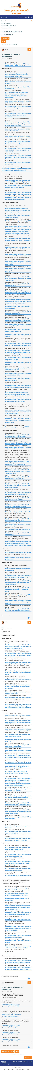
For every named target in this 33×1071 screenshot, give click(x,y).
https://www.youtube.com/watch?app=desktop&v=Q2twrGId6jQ (11, 1040)
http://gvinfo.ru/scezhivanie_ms (19, 888)
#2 (2, 627)
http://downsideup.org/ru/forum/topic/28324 (18, 226)
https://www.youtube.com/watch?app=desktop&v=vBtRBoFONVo (11, 1015)
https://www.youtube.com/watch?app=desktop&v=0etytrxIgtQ (11, 1026)
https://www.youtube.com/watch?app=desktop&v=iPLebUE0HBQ (11, 1005)
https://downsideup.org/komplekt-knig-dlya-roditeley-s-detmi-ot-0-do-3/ (17, 64)
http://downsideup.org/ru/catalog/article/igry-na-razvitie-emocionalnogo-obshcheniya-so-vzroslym (18, 601)
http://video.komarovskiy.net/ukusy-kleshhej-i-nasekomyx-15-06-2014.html (16, 772)
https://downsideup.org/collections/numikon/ (18, 552)
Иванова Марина (9, 982)
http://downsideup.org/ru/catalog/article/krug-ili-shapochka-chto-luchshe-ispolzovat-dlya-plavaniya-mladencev (19, 485)
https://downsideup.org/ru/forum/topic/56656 (15, 427)
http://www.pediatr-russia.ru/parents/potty (18, 946)
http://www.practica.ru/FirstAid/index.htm (17, 755)
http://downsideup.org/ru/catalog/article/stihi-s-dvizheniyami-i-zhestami (19, 330)
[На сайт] (16, 4)
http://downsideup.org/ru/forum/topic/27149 (18, 595)
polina (6, 49)
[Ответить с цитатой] (29, 49)
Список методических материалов (11, 33)
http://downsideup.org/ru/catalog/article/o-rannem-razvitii (18, 87)
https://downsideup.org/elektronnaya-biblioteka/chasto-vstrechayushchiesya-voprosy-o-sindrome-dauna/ (17, 74)
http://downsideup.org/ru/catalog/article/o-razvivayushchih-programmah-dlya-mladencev (18, 115)
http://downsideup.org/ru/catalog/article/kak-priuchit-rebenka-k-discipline (18, 142)
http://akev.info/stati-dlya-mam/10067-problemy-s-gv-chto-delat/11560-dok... (16, 894)
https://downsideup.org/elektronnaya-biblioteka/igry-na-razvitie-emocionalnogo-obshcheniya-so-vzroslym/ (17, 210)
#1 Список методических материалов (12, 55)
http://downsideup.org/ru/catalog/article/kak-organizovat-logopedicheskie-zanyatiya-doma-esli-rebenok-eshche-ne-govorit (18, 352)
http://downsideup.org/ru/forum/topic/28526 (18, 221)
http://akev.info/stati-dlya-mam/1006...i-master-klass (17, 899)
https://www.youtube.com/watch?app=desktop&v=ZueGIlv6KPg (11, 1033)
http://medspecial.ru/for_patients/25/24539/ (18, 762)
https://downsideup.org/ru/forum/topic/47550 (19, 529)
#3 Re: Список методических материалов (12, 988)
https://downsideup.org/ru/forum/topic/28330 (19, 697)
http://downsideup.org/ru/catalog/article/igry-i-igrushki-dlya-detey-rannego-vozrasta (18, 576)
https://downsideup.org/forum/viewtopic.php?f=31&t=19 (19, 82)
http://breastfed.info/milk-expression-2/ (17, 890)
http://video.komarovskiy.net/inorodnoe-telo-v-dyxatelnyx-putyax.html (17, 767)
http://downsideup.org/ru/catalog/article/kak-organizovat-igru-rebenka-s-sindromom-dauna (18, 589)
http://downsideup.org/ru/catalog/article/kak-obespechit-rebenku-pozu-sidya (18, 519)
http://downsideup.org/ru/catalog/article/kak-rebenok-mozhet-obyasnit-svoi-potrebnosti (18, 255)
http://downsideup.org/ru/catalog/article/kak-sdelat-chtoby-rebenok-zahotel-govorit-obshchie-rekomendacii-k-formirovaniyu (18, 231)
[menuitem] (5, 17)
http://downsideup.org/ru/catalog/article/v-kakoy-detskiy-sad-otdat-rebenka (18, 198)
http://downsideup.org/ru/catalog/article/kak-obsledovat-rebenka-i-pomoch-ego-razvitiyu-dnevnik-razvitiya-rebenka (18, 123)
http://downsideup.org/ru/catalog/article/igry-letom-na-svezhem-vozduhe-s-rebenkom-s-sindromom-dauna (18, 582)
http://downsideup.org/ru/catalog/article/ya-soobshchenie (18, 163)
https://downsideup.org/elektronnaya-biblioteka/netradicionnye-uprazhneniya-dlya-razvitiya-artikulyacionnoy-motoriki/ (17, 394)
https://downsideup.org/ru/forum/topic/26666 (19, 512)
